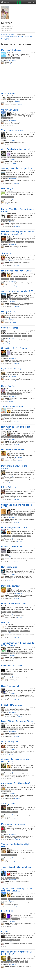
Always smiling (12, 872)
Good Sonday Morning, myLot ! (15, 149)
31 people (13, 376)
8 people (12, 260)
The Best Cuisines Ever (12, 406)
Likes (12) (20, 36)
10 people (13, 178)
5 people (12, 655)
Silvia (3, 688)
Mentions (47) (13, 36)
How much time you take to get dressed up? (15, 428)
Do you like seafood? (11, 585)
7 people (18, 381)
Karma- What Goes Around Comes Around (17, 210)
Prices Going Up (8, 487)
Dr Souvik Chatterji (13, 648)
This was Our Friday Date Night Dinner (15, 845)
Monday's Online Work (11, 546)
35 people (13, 614)
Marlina (9, 350)
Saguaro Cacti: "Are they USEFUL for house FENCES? (17, 889)
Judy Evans (11, 509)
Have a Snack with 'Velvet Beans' (16, 270)
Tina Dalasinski (6, 314)
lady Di (3, 330)
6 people (18, 101)
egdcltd (9, 549)
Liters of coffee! (8, 385)
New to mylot (7, 188)
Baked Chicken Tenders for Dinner (17, 721)
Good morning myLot (11, 741)
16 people (13, 417)
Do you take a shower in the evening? (14, 467)
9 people (12, 140)
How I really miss (9, 566)
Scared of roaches (9, 327)
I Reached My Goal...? (11, 704)
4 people (17, 363)
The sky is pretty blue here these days (16, 868)
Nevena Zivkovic (6, 826)
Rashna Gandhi (12, 431)
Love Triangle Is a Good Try (14, 527)
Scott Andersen (12, 293)
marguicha (4, 132)
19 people (13, 772)
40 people (13, 857)
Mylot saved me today (11, 368)
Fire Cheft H (7, 910)
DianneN (10, 849)
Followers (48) (28, 36)
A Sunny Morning (9, 803)
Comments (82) (5, 36)
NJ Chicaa (4, 255)
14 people (13, 676)
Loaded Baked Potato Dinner (14, 603)
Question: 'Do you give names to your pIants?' (16, 760)
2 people (17, 183)
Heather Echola (6, 171)
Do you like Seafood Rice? (13, 449)
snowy (9, 588)
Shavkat (10, 273)
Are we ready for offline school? (15, 783)
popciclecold (5, 489)
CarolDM (4, 606)
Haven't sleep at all (10, 685)
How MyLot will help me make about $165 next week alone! (17, 232)
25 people (13, 358)
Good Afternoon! (9, 93)
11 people (13, 60)
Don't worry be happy (11, 49)
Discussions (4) (12, 34)
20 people (13, 244)
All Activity (4, 34)
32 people (13, 731)
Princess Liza (11, 214)
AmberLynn (11, 112)
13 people (13, 396)
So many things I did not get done (16, 168)
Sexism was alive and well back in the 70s (16, 506)
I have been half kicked (11, 665)
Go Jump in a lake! (10, 109)
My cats (4, 931)
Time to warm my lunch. (12, 130)
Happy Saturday (8, 311)
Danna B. (10, 96)
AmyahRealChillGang (8, 625)
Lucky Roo (10, 52)
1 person (14, 64)
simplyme (10, 452)
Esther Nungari (6, 569)
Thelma (9, 806)
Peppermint (5, 388)
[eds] (8, 956)
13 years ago (7, 252)
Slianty (3, 786)
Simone (3, 371)
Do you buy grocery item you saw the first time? (16, 952)
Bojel (3, 707)
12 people (13, 120)
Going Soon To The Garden (14, 347)
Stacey (9, 152)
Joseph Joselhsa (7, 191)
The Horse (10, 236)
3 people (12, 159)
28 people (19, 593)
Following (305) (5, 39)
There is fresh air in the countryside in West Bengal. (17, 644)
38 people (13, 517)
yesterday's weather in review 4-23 (17, 290)
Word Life (5, 622)
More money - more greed (13, 823)
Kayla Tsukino (6, 934)
